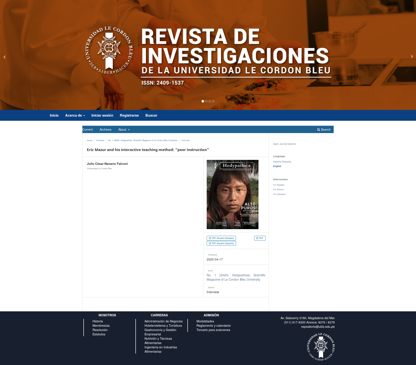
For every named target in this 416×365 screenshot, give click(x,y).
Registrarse (129, 115)
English (277, 166)
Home (89, 140)
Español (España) (282, 161)
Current (87, 129)
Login (331, 123)
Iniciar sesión (102, 115)
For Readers (278, 184)
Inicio (54, 115)
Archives (105, 129)
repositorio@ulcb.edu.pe (318, 326)
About (122, 129)
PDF (260, 238)
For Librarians (279, 194)
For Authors (278, 189)
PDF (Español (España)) (222, 238)
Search (325, 129)
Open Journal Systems (284, 143)
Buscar (151, 115)
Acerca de (74, 115)
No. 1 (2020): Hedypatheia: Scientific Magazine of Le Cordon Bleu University (142, 140)
